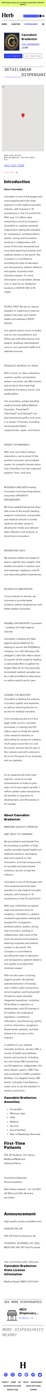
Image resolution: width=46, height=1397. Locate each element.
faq (19, 1382)
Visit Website (13, 56)
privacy (5, 1382)
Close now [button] (9, 172)
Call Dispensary (30, 44)
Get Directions (33, 56)
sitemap (33, 1390)
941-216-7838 (14, 165)
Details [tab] (13, 69)
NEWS (4, 24)
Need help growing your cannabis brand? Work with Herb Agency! (23, 3)
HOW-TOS (16, 24)
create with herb (33, 1386)
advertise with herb (31, 16)
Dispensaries (31, 24)
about (26, 1382)
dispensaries (36, 1382)
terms (13, 1382)
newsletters (12, 1390)
